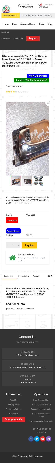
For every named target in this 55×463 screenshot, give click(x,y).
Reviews (36, 276)
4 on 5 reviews (23, 92)
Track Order (18, 38)
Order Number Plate (41, 400)
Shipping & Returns (14, 409)
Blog (50, 24)
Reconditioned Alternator (41, 409)
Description (8, 276)
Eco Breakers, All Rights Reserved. (28, 456)
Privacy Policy (14, 404)
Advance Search (28, 24)
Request (33, 38)
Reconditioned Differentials (41, 421)
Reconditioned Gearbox (41, 404)
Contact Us (6, 38)
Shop (14, 24)
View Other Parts (38, 75)
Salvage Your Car (14, 419)
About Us (5, 32)
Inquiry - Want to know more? (31, 80)
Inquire (29, 245)
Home (6, 24)
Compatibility (23, 276)
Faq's (41, 24)
